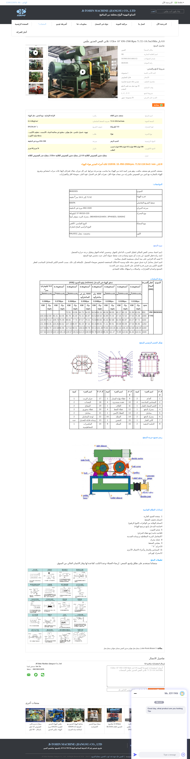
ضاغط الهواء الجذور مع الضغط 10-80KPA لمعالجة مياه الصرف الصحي (75, 728)
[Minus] (135, 693)
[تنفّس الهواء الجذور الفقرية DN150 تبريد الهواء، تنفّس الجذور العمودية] (55, 715)
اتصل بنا (141, 24)
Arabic (180, 3)
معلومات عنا (82, 24)
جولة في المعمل (101, 24)
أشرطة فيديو (61, 24)
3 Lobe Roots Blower (148, 648)
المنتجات (42, 24)
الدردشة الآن (167, 3)
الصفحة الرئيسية (21, 24)
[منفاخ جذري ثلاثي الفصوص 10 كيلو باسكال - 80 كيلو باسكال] (35, 715)
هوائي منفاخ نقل (109, 648)
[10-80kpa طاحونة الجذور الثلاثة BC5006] (114, 715)
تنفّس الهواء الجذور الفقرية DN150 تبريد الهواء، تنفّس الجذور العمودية (55, 728)
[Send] (135, 754)
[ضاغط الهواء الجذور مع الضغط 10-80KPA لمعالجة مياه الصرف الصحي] (75, 715)
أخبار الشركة (21, 32)
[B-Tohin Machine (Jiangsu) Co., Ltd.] (21, 12)
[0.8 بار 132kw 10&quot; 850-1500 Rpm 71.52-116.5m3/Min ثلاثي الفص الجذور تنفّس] (36, 64)
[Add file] (183, 754)
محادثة (156, 105)
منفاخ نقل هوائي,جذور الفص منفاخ (128, 648)
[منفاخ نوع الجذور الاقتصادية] (94, 715)
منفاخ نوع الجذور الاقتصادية (94, 725)
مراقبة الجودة (121, 24)
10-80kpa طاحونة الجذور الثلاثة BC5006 (114, 725)
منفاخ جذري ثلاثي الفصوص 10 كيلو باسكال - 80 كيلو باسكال (35, 728)
